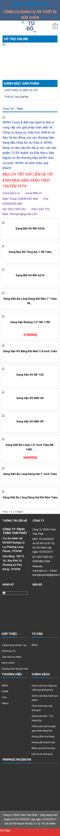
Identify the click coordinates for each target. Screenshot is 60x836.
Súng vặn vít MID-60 (30, 398)
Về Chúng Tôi (8, 651)
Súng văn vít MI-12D (30, 374)
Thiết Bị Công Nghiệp (16, 96)
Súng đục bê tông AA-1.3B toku (30, 252)
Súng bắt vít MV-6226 (30, 228)
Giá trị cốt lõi (8, 662)
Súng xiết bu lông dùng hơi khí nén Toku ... (30, 500)
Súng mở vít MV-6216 (30, 275)
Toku (19, 108)
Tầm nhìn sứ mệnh (11, 657)
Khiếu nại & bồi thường (43, 748)
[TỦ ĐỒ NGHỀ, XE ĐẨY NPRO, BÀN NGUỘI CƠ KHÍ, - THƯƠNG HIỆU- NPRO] (30, 26)
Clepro (5, 703)
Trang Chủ (8, 108)
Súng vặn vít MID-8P (30, 421)
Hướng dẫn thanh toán (43, 742)
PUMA (5, 691)
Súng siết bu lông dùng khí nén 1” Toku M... (30, 301)
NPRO (35, 645)
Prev (5, 511)
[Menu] (4, 26)
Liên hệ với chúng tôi (42, 754)
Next (20, 511)
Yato (4, 697)
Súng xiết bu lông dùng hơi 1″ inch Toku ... (30, 476)
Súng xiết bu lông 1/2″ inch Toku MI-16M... (30, 447)
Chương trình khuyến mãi (15, 668)
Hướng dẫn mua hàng (43, 736)
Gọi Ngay (5, 830)
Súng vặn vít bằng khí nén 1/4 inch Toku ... (30, 353)
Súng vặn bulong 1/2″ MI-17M (30, 322)
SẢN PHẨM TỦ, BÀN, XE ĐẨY (21, 90)
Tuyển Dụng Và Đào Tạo (14, 645)
